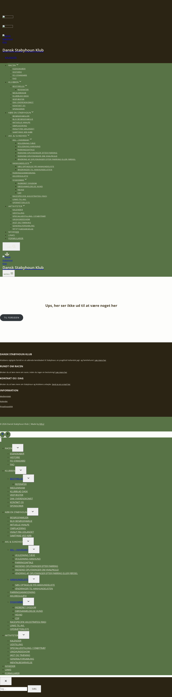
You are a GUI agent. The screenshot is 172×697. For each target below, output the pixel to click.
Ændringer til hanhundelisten (35, 169)
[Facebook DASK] (7, 254)
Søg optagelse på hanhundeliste (36, 166)
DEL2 (41, 424)
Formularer (15, 238)
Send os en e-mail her (61, 384)
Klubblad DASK (21, 96)
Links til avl (19, 199)
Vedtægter (18, 99)
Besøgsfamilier (21, 116)
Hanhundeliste (19, 579)
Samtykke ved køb (22, 132)
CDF (19, 193)
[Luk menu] (0, 440)
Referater (23, 89)
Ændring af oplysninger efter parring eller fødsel (47, 159)
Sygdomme (16, 602)
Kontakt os (19, 105)
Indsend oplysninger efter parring (37, 153)
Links (11, 235)
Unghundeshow (21, 219)
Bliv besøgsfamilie (23, 119)
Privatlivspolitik (6, 406)
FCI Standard (20, 75)
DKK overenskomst (23, 102)
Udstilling (18, 213)
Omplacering (20, 125)
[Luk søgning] (6, 681)
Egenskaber (19, 69)
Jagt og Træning (22, 222)
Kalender (11, 57)
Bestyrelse (16, 478)
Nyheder (13, 232)
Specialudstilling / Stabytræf (29, 216)
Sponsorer (19, 109)
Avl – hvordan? (19, 549)
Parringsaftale (26, 149)
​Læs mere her (61, 372)
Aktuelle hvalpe (21, 122)
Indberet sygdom (27, 183)
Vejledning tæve (27, 143)
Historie (17, 72)
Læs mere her (100, 360)
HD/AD (21, 189)
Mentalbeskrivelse (23, 229)
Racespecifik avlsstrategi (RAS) (30, 196)
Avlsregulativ (20, 176)
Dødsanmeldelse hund (30, 186)
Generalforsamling (24, 226)
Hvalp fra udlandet (23, 129)
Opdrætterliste (21, 202)
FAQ (14, 78)
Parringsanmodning (24, 173)
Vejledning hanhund (29, 146)
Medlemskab (19, 92)
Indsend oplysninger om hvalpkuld (37, 156)
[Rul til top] (2, 434)
